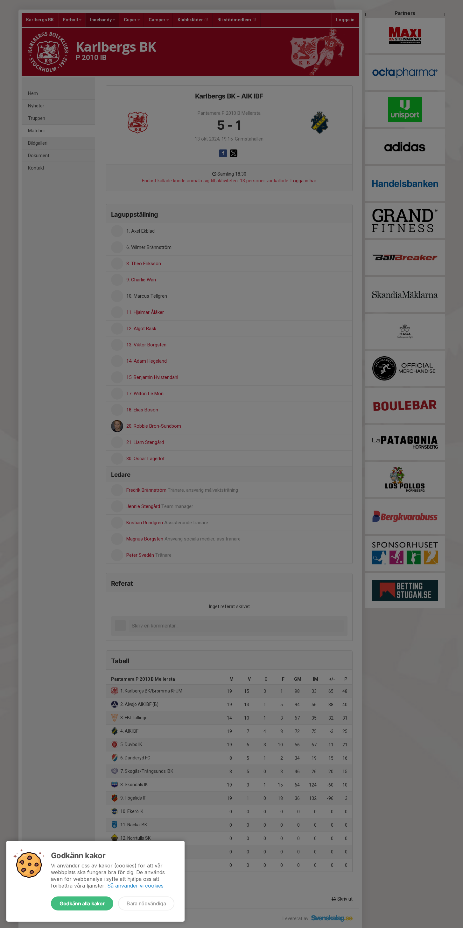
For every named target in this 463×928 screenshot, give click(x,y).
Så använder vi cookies (135, 885)
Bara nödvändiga (146, 903)
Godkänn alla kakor (82, 903)
